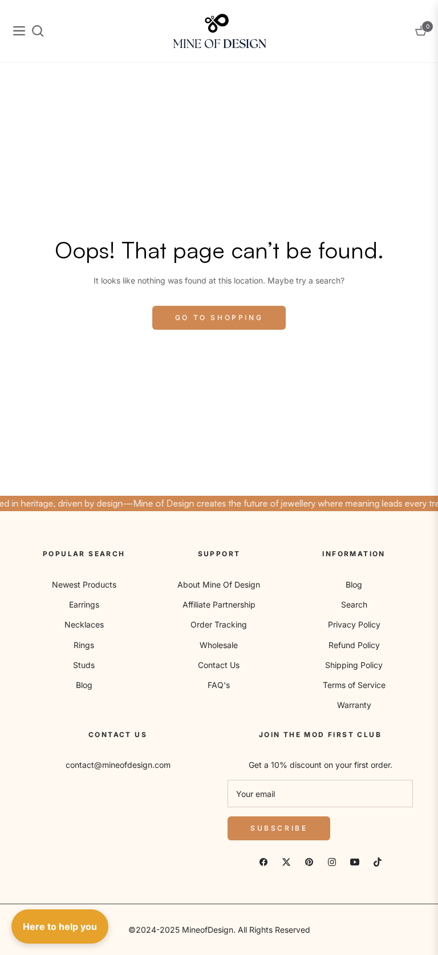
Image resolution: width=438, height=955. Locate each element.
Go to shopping (219, 317)
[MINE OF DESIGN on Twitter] (286, 861)
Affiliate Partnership (219, 604)
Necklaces (84, 624)
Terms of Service (354, 685)
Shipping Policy (354, 665)
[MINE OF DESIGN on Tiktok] (377, 861)
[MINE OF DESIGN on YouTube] (354, 861)
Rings (84, 645)
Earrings (84, 604)
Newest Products (84, 584)
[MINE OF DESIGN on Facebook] (263, 861)
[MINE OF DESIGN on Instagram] (331, 861)
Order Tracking (218, 624)
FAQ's (219, 685)
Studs (84, 665)
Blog (84, 685)
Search (354, 604)
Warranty (354, 705)
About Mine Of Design (218, 584)
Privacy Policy (354, 624)
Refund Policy (354, 645)
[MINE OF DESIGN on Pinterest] (309, 861)
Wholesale (219, 645)
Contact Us (219, 665)
